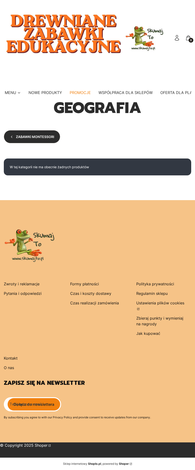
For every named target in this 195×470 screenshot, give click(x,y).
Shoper (41, 445)
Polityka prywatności (155, 284)
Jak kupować (148, 333)
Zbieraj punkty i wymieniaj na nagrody (159, 321)
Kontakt (11, 358)
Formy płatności (84, 284)
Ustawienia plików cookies (160, 303)
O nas (9, 367)
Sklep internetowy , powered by (96, 463)
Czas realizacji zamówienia (94, 303)
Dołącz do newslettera (34, 404)
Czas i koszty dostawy (90, 293)
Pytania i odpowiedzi (23, 293)
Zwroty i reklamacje (21, 284)
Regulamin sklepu (152, 293)
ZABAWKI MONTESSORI (35, 137)
